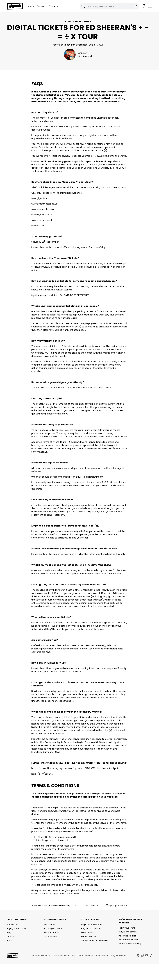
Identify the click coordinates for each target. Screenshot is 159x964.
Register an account (91, 928)
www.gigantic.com (41, 198)
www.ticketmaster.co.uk (44, 203)
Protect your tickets (53, 928)
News (87, 21)
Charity (10, 936)
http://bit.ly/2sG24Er (42, 773)
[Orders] (144, 6)
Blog (78, 21)
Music (31, 6)
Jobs (9, 940)
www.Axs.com (38, 225)
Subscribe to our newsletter (94, 940)
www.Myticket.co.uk (41, 214)
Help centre (49, 924)
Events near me (88, 936)
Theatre (53, 6)
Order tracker (87, 932)
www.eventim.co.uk (41, 220)
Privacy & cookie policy (64, 955)
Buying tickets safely (16, 928)
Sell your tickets (51, 932)
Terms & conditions (41, 955)
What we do (12, 924)
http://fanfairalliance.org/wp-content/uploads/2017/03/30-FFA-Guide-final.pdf (74, 768)
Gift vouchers (50, 936)
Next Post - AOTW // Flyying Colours (105, 905)
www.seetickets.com (42, 209)
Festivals (41, 6)
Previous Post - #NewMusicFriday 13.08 (55, 905)
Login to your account (92, 924)
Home (68, 21)
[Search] (136, 6)
